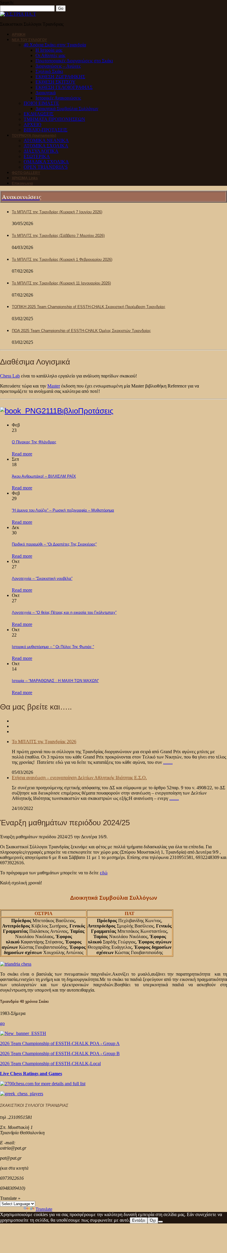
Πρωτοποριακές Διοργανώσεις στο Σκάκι (74, 60)
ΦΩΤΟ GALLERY (26, 173)
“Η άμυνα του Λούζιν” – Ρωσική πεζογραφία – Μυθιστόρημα (63, 510)
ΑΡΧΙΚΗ (18, 34)
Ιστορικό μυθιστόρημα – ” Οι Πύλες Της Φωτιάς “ (53, 647)
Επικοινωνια (22, 183)
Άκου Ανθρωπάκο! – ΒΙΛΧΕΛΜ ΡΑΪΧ (44, 476)
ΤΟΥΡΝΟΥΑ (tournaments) (34, 136)
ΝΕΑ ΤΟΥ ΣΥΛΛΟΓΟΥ (29, 40)
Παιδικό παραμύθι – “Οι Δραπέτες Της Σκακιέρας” (54, 544)
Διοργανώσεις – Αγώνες (58, 66)
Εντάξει (138, 1220)
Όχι (153, 1220)
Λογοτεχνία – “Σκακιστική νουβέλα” (42, 578)
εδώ (104, 872)
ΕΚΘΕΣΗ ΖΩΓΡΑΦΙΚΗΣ (60, 76)
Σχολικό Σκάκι (49, 71)
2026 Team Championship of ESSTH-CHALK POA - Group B (60, 1053)
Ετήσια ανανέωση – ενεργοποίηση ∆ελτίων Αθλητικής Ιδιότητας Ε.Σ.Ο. (79, 777)
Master (53, 385)
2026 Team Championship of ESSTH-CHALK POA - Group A (60, 1043)
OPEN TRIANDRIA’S (46, 167)
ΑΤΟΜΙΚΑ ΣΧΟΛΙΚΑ (46, 145)
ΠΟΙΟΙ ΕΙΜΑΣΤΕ (41, 103)
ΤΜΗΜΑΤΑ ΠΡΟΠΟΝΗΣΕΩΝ (54, 119)
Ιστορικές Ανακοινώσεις (58, 97)
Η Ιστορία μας (48, 50)
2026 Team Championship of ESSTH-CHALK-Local (50, 1063)
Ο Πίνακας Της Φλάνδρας (34, 442)
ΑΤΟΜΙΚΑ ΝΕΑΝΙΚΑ (46, 140)
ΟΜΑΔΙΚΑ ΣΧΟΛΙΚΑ (46, 161)
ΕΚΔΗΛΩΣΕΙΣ (38, 113)
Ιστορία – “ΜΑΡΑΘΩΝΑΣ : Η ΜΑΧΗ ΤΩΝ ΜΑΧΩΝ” (55, 680)
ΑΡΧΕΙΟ (32, 124)
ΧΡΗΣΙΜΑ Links (25, 178)
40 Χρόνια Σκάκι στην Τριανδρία (55, 44)
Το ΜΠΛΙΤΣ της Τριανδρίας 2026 (44, 741)
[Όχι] (160, 1222)
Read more (22, 453)
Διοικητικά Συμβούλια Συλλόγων (66, 108)
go (2, 1023)
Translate (43, 1209)
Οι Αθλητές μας (50, 55)
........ (168, 762)
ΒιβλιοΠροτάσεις (85, 410)
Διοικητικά (45, 92)
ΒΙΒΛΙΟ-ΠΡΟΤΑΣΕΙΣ (45, 129)
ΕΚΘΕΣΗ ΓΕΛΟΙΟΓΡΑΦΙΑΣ (64, 87)
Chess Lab (10, 375)
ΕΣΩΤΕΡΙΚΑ (37, 156)
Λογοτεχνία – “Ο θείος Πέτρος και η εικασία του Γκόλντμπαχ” (64, 612)
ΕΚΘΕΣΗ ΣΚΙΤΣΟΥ (55, 81)
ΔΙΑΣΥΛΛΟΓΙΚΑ (41, 151)
